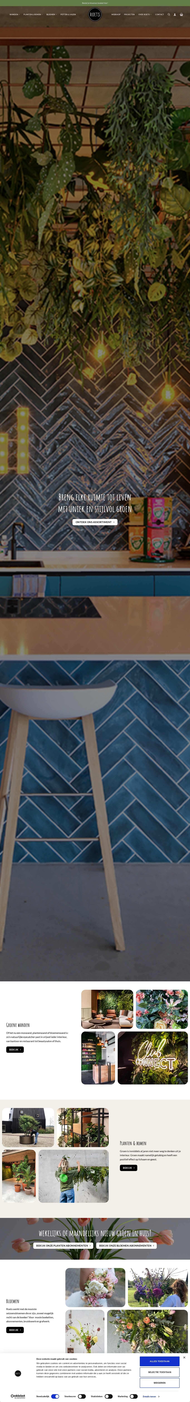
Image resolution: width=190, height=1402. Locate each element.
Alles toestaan (159, 1361)
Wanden (14, 14)
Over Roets (144, 14)
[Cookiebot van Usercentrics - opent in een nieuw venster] (18, 1396)
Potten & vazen (68, 14)
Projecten (129, 14)
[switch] (82, 1396)
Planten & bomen (32, 14)
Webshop (116, 14)
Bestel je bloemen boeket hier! (95, 3)
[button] (174, 14)
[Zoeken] (169, 14)
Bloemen (50, 14)
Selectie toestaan (159, 1372)
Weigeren (160, 1383)
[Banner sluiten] (185, 1359)
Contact (159, 14)
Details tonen (149, 1396)
